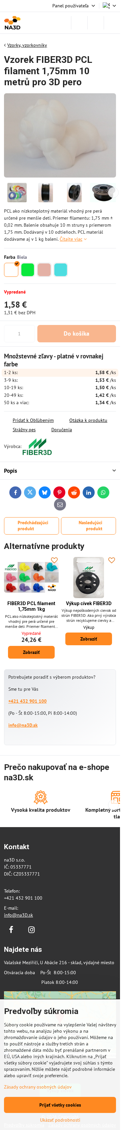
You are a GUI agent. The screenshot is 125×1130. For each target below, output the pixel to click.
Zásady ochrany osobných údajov (38, 1087)
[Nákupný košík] (96, 22)
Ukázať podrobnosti (60, 1120)
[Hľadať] (79, 22)
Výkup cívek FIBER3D (89, 603)
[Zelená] (28, 270)
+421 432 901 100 (27, 701)
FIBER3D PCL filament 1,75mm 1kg (31, 606)
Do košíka (76, 333)
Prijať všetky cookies (60, 1105)
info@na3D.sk (23, 725)
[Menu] (112, 22)
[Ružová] (44, 270)
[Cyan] (61, 270)
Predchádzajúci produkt (33, 526)
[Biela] (11, 270)
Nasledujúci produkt (90, 526)
